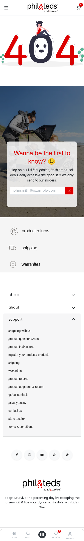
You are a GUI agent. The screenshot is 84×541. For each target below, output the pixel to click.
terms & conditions (20, 427)
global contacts (18, 395)
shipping (29, 248)
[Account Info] (70, 534)
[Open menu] (42, 534)
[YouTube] (42, 455)
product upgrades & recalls (26, 387)
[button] (69, 190)
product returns (35, 231)
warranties (31, 265)
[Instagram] (29, 455)
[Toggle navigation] (6, 8)
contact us (15, 411)
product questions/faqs (23, 339)
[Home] (14, 533)
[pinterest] (67, 455)
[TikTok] (54, 455)
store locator (16, 419)
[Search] (28, 533)
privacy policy (17, 403)
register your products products (28, 355)
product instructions (21, 347)
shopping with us (19, 331)
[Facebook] (17, 455)
